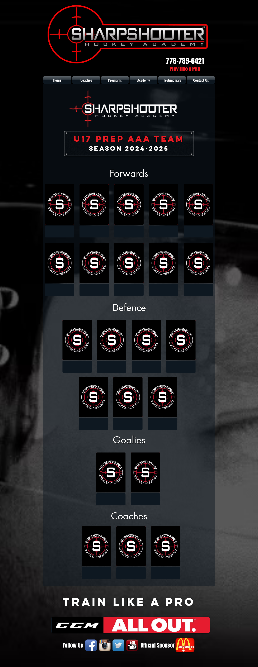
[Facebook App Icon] (91, 645)
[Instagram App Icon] (105, 645)
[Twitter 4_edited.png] (118, 645)
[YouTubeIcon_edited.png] (132, 645)
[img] (59, 210)
